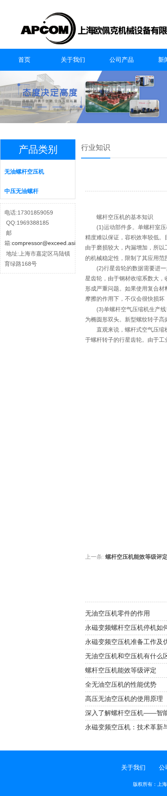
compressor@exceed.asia (45, 243)
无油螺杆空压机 (24, 171)
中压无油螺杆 (21, 191)
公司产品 (121, 59)
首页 (24, 59)
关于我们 (73, 59)
